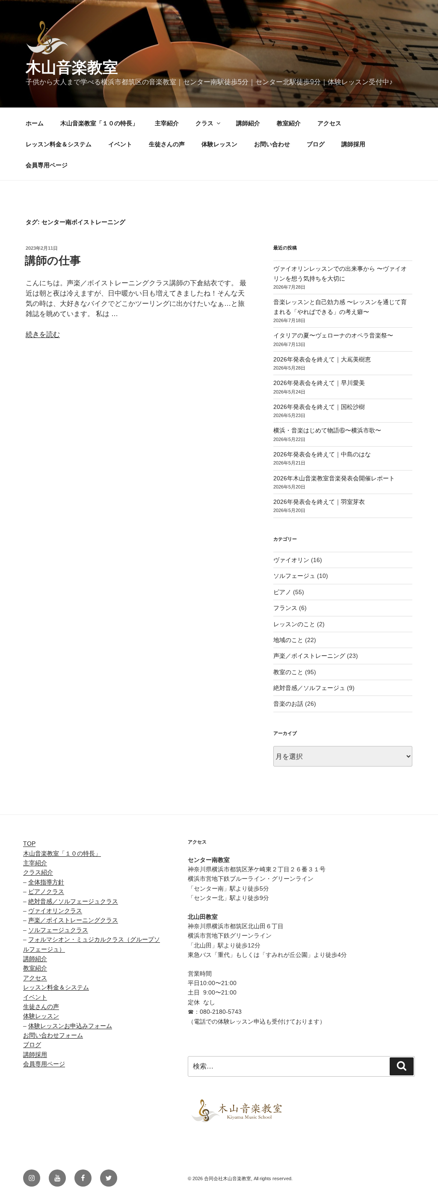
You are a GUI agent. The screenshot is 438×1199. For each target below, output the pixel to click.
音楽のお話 (288, 703)
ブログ (316, 144)
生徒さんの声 (167, 144)
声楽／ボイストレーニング (309, 655)
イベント (120, 144)
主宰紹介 (167, 123)
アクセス (329, 123)
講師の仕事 (53, 260)
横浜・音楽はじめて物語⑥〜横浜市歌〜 (327, 430)
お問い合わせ (272, 144)
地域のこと (288, 640)
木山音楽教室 (72, 67)
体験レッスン (219, 144)
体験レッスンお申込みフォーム (70, 1025)
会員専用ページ (47, 165)
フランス (285, 607)
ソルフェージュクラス (58, 930)
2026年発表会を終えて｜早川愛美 (319, 382)
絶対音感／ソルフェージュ (309, 687)
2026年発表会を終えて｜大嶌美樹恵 (322, 359)
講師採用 (353, 144)
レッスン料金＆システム (59, 144)
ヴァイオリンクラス (55, 910)
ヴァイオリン (291, 560)
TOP (29, 843)
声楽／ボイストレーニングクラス (73, 920)
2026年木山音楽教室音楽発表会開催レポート (334, 478)
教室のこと (288, 672)
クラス (204, 123)
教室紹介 (289, 123)
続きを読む (43, 334)
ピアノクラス (46, 891)
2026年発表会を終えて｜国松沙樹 (319, 406)
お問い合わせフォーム (53, 1035)
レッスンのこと (294, 624)
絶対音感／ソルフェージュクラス (73, 901)
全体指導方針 (46, 882)
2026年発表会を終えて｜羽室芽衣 (319, 501)
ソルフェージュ (294, 575)
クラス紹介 (38, 872)
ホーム (35, 123)
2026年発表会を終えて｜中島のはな (322, 454)
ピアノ (282, 592)
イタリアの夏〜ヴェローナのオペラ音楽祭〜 (333, 335)
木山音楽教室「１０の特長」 (99, 123)
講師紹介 (248, 123)
